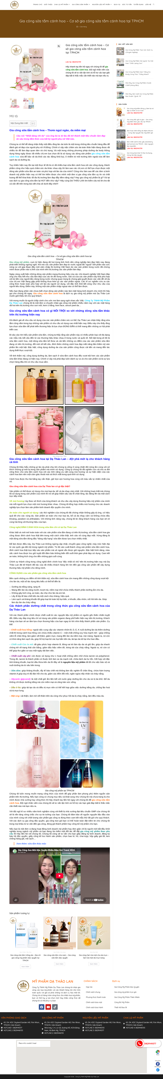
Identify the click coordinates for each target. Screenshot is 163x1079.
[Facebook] (41, 1007)
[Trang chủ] (77, 27)
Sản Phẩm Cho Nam (59, 952)
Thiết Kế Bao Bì (120, 1007)
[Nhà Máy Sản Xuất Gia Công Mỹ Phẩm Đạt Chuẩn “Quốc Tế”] (120, 95)
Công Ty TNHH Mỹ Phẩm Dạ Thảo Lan (87, 1076)
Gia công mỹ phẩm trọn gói (125, 992)
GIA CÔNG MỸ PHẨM (53, 1017)
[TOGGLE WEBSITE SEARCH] (153, 4)
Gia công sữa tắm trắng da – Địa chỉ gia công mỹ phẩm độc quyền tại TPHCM (25, 958)
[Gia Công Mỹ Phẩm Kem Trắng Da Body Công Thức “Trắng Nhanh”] (120, 73)
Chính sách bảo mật (94, 1002)
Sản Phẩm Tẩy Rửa (25, 952)
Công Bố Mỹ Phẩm (121, 1002)
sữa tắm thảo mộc (36, 843)
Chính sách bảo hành (94, 1007)
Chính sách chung (93, 992)
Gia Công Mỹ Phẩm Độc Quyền (126, 987)
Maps (157, 1054)
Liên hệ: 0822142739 (73, 62)
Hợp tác (89, 987)
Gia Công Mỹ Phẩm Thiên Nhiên (127, 997)
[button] (59, 46)
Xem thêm (25, 966)
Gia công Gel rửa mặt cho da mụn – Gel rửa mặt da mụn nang (94, 956)
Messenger (158, 1066)
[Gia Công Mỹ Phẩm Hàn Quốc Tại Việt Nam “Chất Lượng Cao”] (120, 62)
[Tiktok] (55, 1007)
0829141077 (150, 1043)
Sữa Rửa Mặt (94, 952)
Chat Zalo (158, 1060)
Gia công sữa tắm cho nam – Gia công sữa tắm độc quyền (60, 956)
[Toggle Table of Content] (31, 123)
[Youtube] (48, 1007)
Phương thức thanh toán (96, 997)
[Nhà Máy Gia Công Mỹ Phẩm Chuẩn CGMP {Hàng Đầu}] (120, 84)
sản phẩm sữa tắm (24, 171)
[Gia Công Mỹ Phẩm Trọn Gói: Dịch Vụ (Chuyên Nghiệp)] (120, 51)
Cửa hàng (83, 27)
